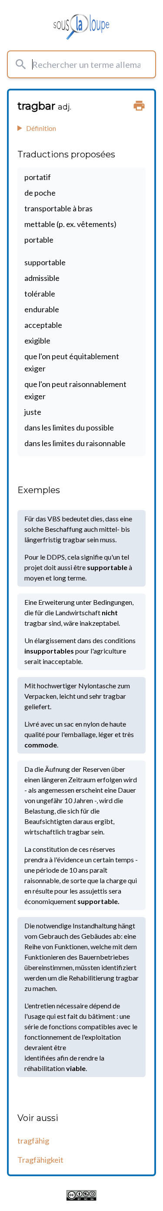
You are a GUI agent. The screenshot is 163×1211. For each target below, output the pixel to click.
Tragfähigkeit (40, 1159)
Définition (41, 128)
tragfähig (33, 1140)
